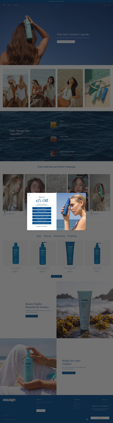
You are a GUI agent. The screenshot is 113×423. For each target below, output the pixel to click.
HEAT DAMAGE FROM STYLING (41, 223)
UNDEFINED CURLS (41, 220)
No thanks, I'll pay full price (42, 226)
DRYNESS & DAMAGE (42, 211)
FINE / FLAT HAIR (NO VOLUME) (42, 214)
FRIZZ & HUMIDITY (41, 208)
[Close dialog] (29, 195)
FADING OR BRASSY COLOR (41, 217)
